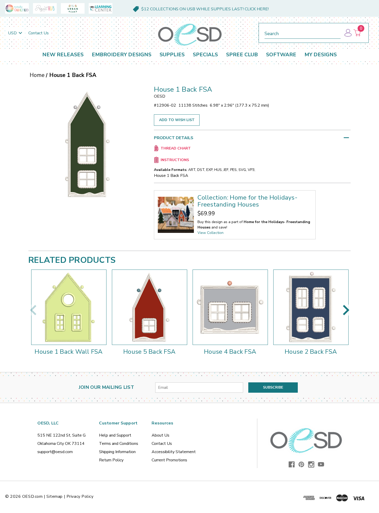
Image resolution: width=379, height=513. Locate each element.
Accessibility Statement (174, 452)
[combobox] (303, 33)
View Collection (210, 232)
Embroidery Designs (121, 54)
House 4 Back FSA (230, 352)
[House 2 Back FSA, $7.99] (311, 307)
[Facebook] (292, 464)
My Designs (320, 54)
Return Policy (111, 460)
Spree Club (242, 54)
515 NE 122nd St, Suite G (61, 435)
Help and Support (115, 435)
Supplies (172, 54)
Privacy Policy (80, 496)
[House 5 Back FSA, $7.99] (149, 307)
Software (281, 54)
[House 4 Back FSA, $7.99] (230, 307)
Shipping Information (117, 452)
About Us (160, 435)
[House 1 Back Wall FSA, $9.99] (68, 307)
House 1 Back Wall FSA (69, 352)
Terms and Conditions (118, 443)
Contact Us (38, 33)
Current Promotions (169, 460)
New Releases (63, 54)
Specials (205, 54)
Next (346, 310)
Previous (33, 310)
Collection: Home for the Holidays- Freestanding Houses (247, 201)
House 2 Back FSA (311, 352)
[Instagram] (311, 464)
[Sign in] (347, 33)
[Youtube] (321, 464)
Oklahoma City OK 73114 (61, 443)
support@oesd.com (55, 452)
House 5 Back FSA (149, 352)
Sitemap (54, 496)
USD (13, 33)
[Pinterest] (301, 464)
